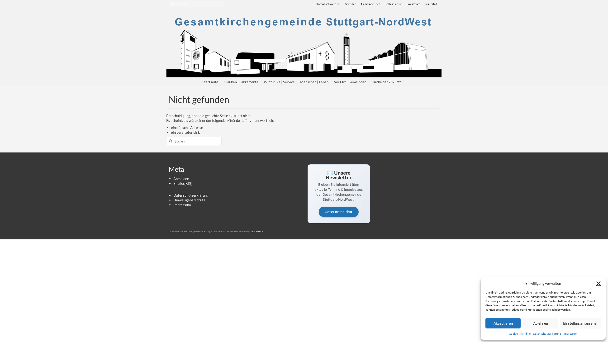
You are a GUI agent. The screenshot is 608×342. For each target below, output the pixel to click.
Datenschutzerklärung (547, 333)
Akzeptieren (503, 323)
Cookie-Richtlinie (520, 333)
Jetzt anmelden (338, 211)
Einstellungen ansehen (580, 323)
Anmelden (181, 178)
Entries (182, 183)
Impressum (570, 333)
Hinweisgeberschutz (189, 200)
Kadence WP (256, 231)
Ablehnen (540, 323)
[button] (598, 283)
